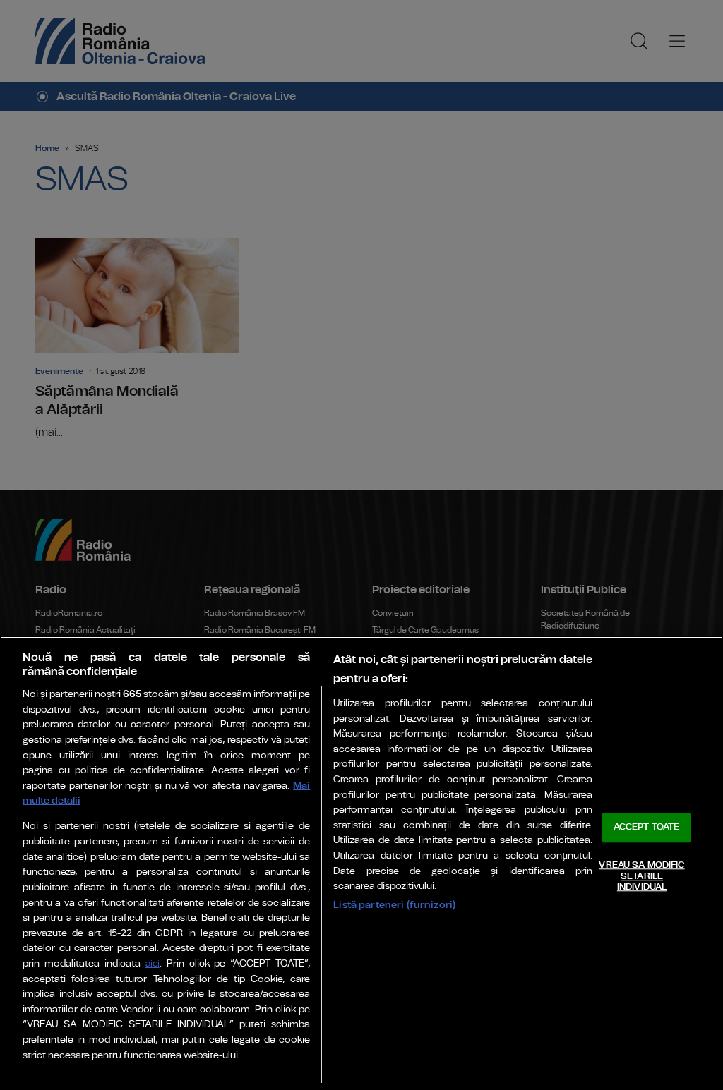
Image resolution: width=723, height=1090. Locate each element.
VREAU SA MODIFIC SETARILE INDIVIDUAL (641, 876)
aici (152, 964)
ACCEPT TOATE (647, 827)
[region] (361, 863)
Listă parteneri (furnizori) (394, 905)
